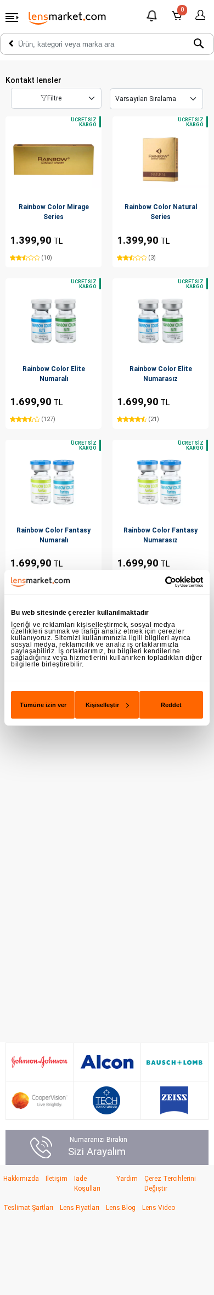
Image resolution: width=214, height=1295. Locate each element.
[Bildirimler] (152, 17)
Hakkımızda (21, 1178)
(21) (153, 419)
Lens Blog (121, 1208)
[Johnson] (39, 1061)
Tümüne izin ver (43, 705)
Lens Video (158, 1208)
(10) (46, 257)
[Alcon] (107, 1062)
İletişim (56, 1178)
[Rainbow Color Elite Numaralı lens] (53, 321)
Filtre (54, 98)
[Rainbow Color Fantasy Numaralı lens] (53, 482)
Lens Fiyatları (79, 1208)
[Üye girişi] (199, 15)
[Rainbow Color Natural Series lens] (160, 159)
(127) (47, 419)
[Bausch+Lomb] (174, 1062)
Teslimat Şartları (28, 1208)
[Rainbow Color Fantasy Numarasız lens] (160, 482)
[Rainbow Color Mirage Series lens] (53, 159)
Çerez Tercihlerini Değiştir (170, 1183)
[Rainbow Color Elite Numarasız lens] (160, 321)
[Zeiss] (174, 1100)
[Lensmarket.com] (67, 17)
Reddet (171, 705)
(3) (151, 257)
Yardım (127, 1178)
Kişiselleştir (102, 705)
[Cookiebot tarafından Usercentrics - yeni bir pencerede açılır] (155, 581)
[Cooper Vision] (39, 1100)
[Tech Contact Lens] (107, 1100)
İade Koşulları (87, 1183)
